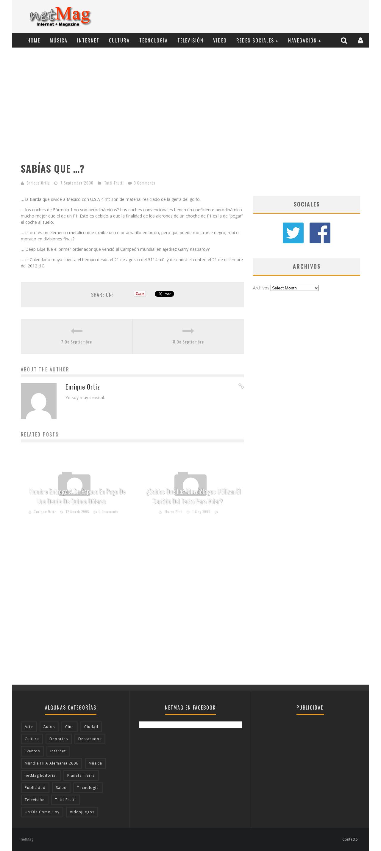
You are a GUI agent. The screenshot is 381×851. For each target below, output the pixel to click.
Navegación (302, 40)
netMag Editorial (41, 775)
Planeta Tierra (81, 775)
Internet (88, 40)
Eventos (32, 751)
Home (33, 40)
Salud (61, 787)
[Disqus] (132, 609)
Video (220, 40)
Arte (29, 726)
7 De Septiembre (76, 341)
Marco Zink (173, 511)
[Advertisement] (257, 17)
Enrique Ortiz (38, 183)
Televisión (190, 40)
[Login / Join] (361, 40)
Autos (49, 726)
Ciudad (91, 726)
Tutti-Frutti (114, 183)
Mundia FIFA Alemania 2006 (51, 763)
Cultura (119, 40)
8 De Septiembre (188, 341)
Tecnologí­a (153, 40)
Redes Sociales (255, 40)
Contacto (350, 839)
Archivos (261, 288)
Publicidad (35, 787)
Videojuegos (82, 811)
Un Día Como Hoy (42, 811)
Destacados (90, 738)
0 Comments (144, 183)
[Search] (344, 40)
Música (59, 40)
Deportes (58, 738)
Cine (69, 726)
